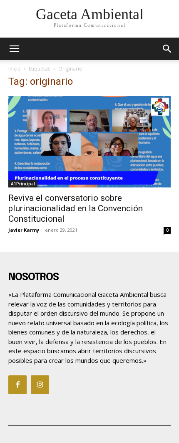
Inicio (14, 68)
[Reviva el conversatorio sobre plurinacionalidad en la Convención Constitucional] (89, 141)
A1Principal (23, 184)
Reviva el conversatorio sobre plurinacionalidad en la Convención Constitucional (75, 208)
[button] (167, 49)
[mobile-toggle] (14, 49)
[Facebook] (17, 384)
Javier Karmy (23, 230)
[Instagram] (40, 384)
